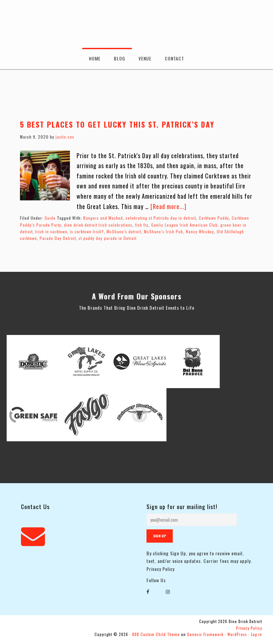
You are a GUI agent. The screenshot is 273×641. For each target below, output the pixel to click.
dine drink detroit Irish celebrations (98, 225)
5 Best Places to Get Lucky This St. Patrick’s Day (117, 124)
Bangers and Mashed (103, 218)
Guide (50, 218)
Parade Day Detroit (58, 238)
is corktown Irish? (87, 231)
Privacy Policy (160, 568)
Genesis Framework (205, 634)
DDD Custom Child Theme (156, 634)
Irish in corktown (51, 231)
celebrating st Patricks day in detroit (161, 218)
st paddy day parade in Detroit (107, 238)
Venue (144, 58)
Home (95, 58)
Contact (174, 58)
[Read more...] (168, 206)
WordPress (237, 634)
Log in (256, 634)
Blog (119, 58)
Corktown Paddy (214, 218)
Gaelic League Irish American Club (184, 225)
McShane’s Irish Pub (163, 231)
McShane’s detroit (124, 231)
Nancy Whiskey (200, 231)
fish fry (141, 225)
